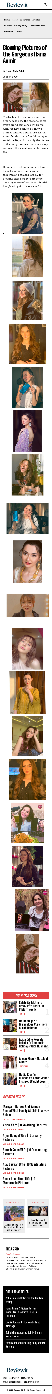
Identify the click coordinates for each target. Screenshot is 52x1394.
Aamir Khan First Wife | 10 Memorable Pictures (19, 1181)
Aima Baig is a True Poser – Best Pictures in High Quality (14, 1227)
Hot (22, 1014)
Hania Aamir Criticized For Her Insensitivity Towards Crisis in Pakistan (21, 1312)
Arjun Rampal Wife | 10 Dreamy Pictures (22, 1137)
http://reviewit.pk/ (13, 1254)
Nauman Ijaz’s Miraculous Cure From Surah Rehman (33, 1024)
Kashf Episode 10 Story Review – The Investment (38, 1223)
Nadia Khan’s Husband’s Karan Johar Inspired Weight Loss (34, 1078)
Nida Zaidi (18, 71)
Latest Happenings (14, 1119)
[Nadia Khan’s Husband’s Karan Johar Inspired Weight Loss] (10, 1079)
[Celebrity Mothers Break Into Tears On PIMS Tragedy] (10, 1007)
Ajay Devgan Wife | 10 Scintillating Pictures (24, 1166)
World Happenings (13, 1130)
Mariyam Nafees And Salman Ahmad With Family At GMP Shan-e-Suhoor (26, 1110)
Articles (24, 1066)
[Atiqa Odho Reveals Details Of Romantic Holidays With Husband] (10, 1044)
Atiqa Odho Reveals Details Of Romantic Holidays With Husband (33, 1042)
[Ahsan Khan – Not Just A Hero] (10, 1062)
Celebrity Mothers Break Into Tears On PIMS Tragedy (31, 1006)
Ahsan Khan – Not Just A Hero (33, 1060)
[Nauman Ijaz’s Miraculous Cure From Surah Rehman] (10, 1025)
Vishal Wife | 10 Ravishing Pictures (25, 1125)
